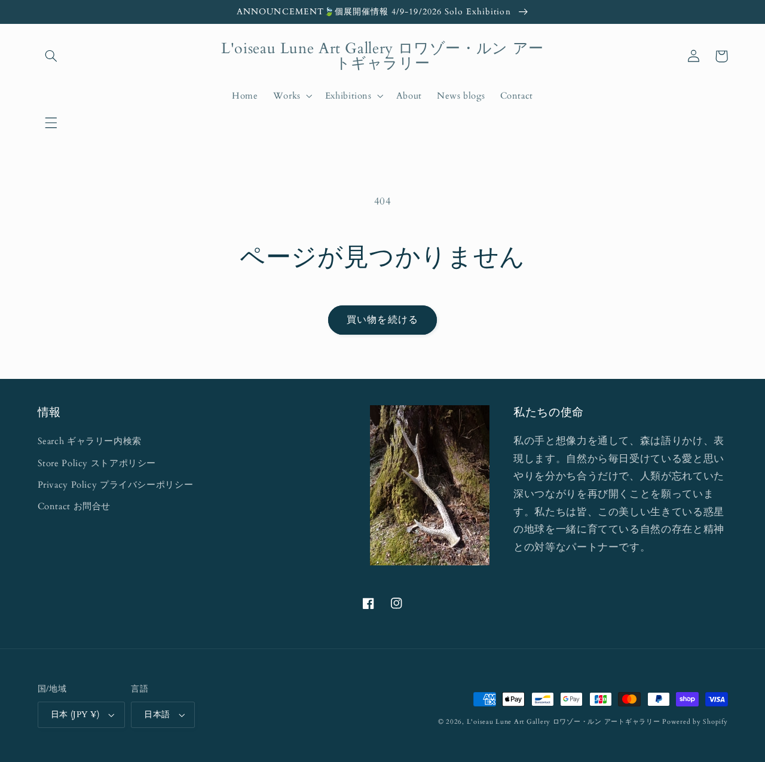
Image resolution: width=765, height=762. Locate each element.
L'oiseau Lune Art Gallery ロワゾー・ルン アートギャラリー (563, 722)
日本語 (157, 714)
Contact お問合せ (74, 506)
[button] (51, 122)
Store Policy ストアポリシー (97, 463)
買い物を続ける (382, 319)
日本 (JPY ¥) (75, 714)
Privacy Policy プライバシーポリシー (116, 485)
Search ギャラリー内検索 (90, 441)
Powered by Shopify (694, 722)
